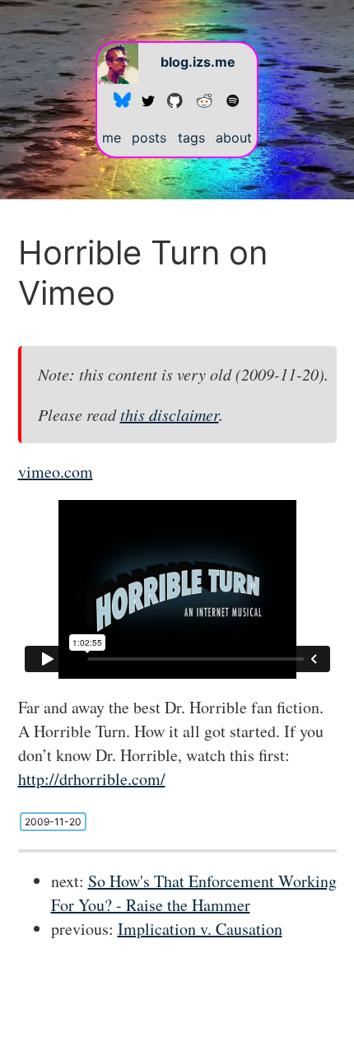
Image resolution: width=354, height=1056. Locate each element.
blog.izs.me (198, 62)
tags (191, 137)
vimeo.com (55, 471)
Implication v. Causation (200, 929)
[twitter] (148, 100)
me (111, 137)
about (234, 137)
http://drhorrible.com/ (91, 779)
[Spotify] (233, 100)
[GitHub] (174, 100)
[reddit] (204, 100)
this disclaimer (169, 414)
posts (149, 137)
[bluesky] (122, 100)
